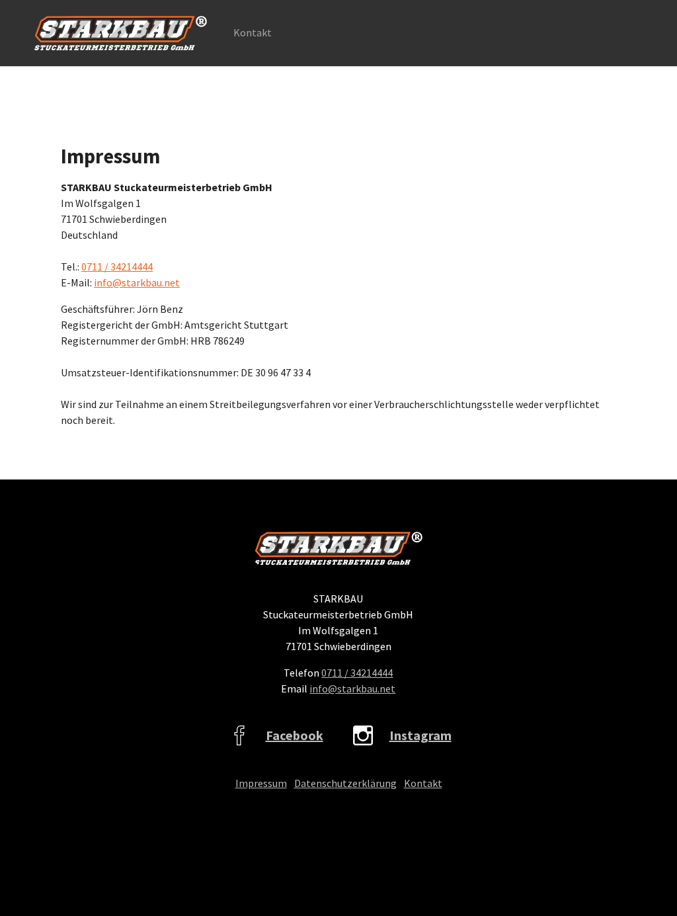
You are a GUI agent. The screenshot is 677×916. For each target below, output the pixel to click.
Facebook (294, 735)
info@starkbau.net (137, 282)
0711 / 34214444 (117, 266)
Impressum (261, 783)
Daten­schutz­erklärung (345, 783)
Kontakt (423, 783)
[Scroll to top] (648, 887)
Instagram (420, 735)
